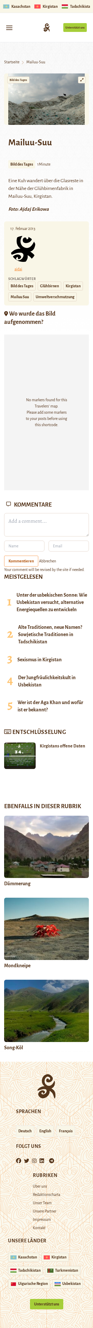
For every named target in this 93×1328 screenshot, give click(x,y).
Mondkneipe (17, 965)
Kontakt (39, 1228)
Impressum (42, 1219)
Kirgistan (73, 286)
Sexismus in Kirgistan (39, 659)
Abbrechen (47, 561)
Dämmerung (17, 883)
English (45, 1131)
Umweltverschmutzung (55, 297)
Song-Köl (13, 1047)
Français (66, 1131)
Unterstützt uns (75, 27)
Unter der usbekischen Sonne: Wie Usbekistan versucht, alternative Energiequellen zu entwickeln (52, 602)
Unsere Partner (44, 1211)
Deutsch (25, 1131)
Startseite (11, 62)
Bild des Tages (18, 79)
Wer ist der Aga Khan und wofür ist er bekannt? (50, 706)
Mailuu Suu (20, 297)
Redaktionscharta (46, 1195)
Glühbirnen (49, 286)
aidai (18, 269)
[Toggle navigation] (9, 27)
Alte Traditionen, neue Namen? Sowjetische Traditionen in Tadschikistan (50, 634)
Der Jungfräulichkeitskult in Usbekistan (47, 681)
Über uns (40, 1186)
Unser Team (42, 1203)
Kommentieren (21, 561)
